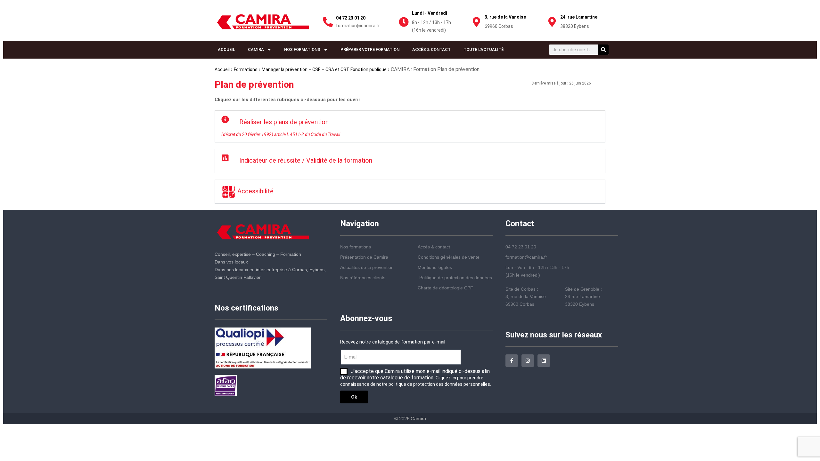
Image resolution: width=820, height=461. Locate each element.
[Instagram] (527, 360)
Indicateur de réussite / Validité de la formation (305, 160)
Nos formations (302, 49)
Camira (256, 49)
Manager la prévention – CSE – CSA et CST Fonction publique (324, 69)
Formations (246, 69)
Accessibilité (255, 191)
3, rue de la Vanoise (505, 17)
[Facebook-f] (511, 360)
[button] (410, 126)
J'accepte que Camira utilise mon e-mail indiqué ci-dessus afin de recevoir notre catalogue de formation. (415, 377)
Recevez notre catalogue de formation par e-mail (392, 342)
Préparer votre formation (369, 49)
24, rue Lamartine (578, 17)
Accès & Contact (431, 49)
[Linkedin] (543, 360)
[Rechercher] (603, 49)
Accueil (226, 49)
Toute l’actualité (483, 49)
